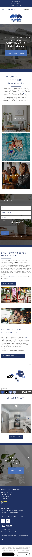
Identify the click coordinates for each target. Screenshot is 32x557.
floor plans (12, 277)
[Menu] (3, 9)
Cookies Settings (23, 554)
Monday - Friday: (6, 510)
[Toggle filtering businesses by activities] (10, 392)
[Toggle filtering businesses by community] (14, 392)
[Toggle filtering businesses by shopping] (6, 392)
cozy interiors (25, 93)
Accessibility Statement (8, 532)
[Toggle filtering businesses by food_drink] (2, 392)
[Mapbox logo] (3, 389)
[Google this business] (8, 521)
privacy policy (15, 223)
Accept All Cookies (8, 554)
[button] (24, 10)
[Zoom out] (30, 368)
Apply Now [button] (16, 470)
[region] (16, 377)
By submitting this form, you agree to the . (17, 222)
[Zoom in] (30, 366)
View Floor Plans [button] (16, 53)
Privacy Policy (5, 530)
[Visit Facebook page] (3, 521)
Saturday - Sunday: (7, 513)
